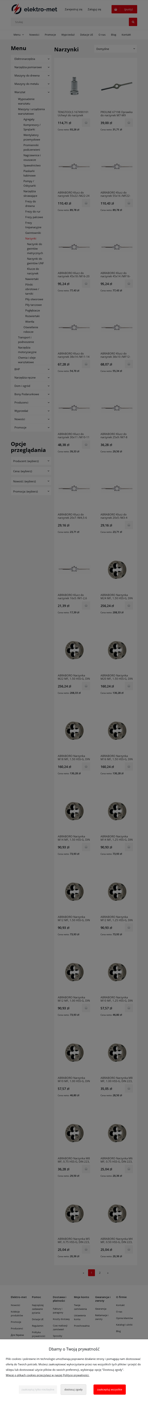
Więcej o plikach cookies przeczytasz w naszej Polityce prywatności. (47, 1375)
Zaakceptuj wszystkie (109, 1389)
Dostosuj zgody (73, 1389)
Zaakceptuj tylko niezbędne (37, 1389)
